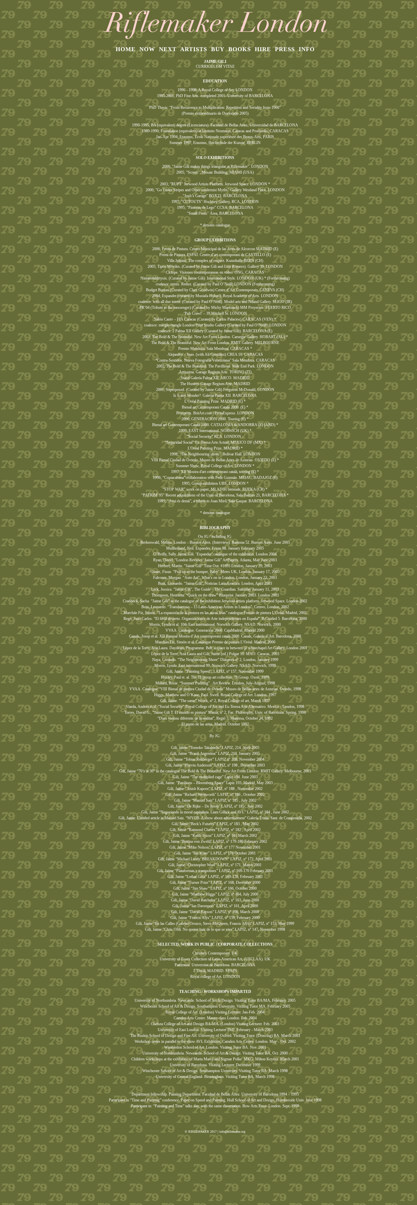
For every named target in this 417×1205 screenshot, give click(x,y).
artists (193, 49)
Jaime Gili (215, 61)
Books (239, 49)
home (126, 49)
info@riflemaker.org (232, 1131)
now (147, 49)
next (168, 49)
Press (285, 49)
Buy (217, 49)
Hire (263, 49)
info (307, 49)
